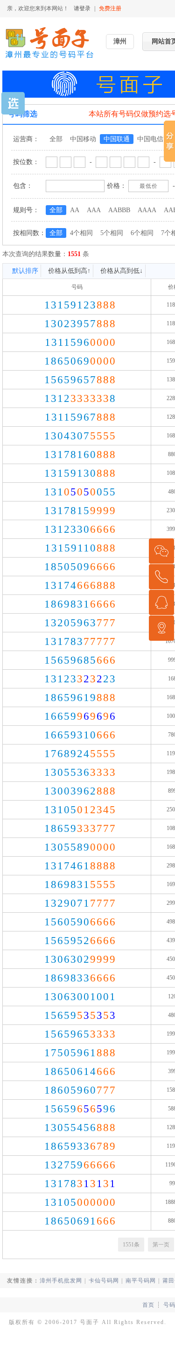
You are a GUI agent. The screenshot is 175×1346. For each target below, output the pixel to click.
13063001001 (80, 996)
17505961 (80, 1053)
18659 (80, 828)
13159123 (80, 305)
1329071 (80, 903)
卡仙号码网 (104, 1280)
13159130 (80, 473)
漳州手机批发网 (61, 1280)
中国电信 (150, 139)
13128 (80, 398)
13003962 (80, 791)
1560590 (80, 922)
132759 (80, 1165)
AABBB (119, 210)
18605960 (80, 1090)
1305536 (80, 772)
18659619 (80, 697)
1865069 (80, 361)
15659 (80, 1015)
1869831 (80, 604)
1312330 (80, 529)
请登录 (82, 8)
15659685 (80, 660)
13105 (80, 810)
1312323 (80, 679)
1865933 (80, 1146)
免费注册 (110, 8)
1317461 (80, 866)
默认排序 (25, 270)
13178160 (80, 454)
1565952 (80, 940)
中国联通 (117, 139)
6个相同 (142, 232)
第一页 (161, 1244)
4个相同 (81, 232)
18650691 (80, 1221)
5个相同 (111, 232)
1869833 (80, 978)
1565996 (80, 1109)
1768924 (80, 753)
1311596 (80, 342)
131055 (80, 492)
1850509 (80, 567)
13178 (80, 1183)
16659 (80, 716)
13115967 (80, 417)
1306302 (80, 959)
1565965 (80, 1034)
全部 (56, 139)
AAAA (147, 210)
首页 (148, 1305)
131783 (80, 641)
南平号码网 (141, 1280)
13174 (80, 585)
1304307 (80, 436)
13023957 (80, 323)
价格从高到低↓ (121, 270)
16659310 (80, 735)
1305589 (80, 847)
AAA (94, 210)
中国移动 (83, 139)
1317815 (80, 510)
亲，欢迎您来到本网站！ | (64, 8)
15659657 (80, 380)
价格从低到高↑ (69, 270)
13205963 (80, 623)
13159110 (80, 548)
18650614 (80, 1071)
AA (74, 210)
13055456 (80, 1127)
